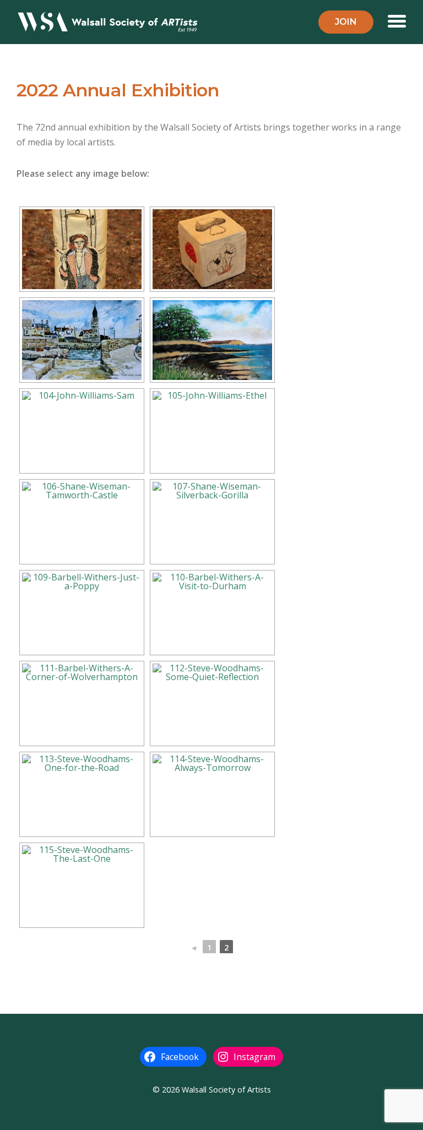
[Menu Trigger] (397, 20)
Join (346, 22)
